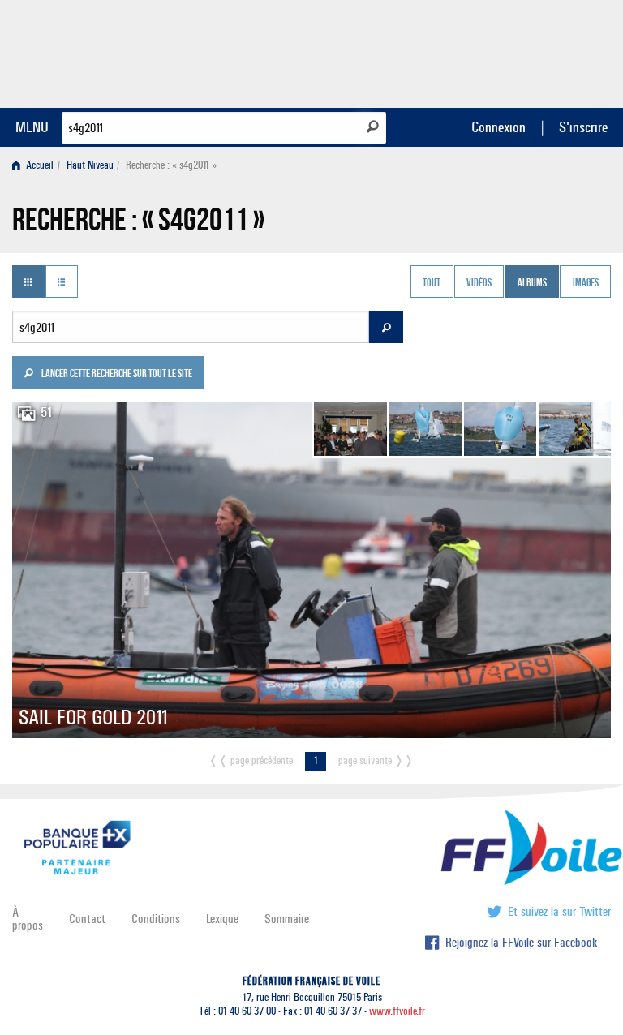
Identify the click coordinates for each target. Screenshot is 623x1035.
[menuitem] (36, 165)
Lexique (222, 918)
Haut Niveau (90, 165)
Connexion (498, 127)
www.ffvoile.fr (397, 1011)
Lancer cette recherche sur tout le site (116, 374)
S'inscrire (583, 127)
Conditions (155, 918)
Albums (532, 283)
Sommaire (286, 918)
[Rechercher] (373, 126)
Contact (87, 918)
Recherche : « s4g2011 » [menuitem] (171, 165)
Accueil (39, 165)
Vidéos (479, 283)
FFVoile (508, 51)
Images (586, 283)
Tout (431, 283)
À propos (27, 918)
